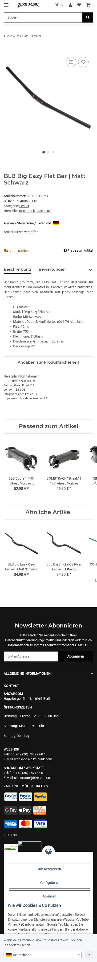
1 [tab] (43, 152)
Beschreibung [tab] (17, 269)
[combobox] (43, 955)
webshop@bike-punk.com (33, 759)
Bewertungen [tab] (52, 269)
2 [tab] (48, 152)
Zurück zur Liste (17, 36)
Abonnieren (75, 656)
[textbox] (42, 955)
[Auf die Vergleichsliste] (71, 62)
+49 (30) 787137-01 (30, 773)
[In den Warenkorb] (7, 50)
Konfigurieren (49, 883)
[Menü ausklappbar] (6, 3)
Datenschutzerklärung (21, 640)
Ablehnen (49, 896)
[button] (70, 5)
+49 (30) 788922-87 (30, 754)
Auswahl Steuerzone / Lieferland (28, 223)
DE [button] (56, 5)
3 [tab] (53, 152)
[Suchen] (87, 17)
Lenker (24, 206)
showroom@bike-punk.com (34, 778)
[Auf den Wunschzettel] (83, 62)
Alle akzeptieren (49, 869)
